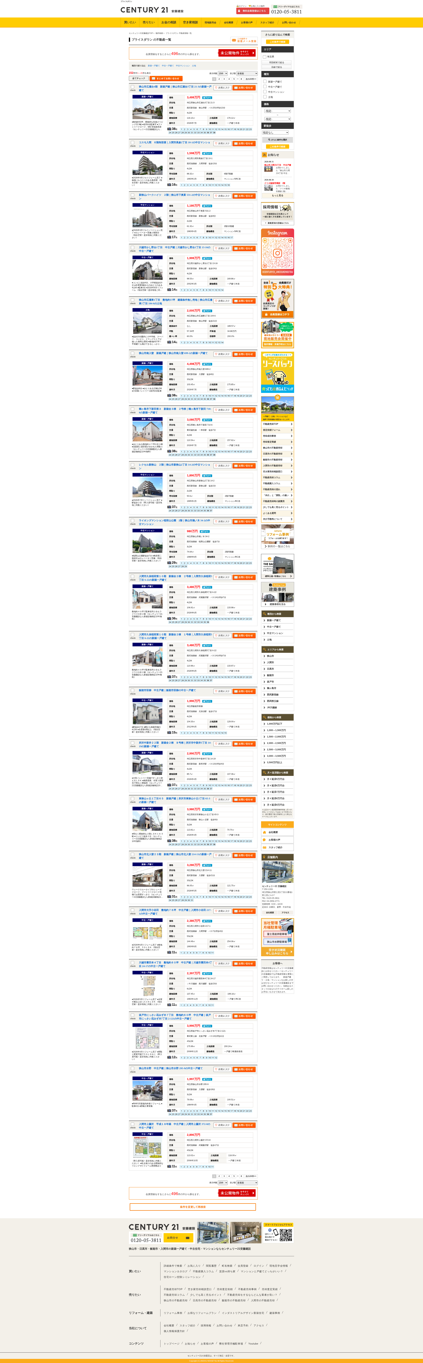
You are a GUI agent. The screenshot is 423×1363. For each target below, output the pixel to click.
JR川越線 (272, 707)
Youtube (253, 1343)
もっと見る (277, 195)
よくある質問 (269, 513)
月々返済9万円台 (276, 804)
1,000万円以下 (274, 723)
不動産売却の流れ (271, 489)
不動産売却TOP (270, 424)
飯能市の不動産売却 (272, 459)
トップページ (172, 1343)
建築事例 (274, 1313)
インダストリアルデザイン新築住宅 (243, 1313)
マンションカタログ (176, 1271)
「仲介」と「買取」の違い (276, 495)
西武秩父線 (273, 701)
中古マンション (183, 66)
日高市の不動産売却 (272, 453)
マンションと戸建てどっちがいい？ (262, 1271)
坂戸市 (270, 681)
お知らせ (190, 1343)
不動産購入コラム (271, 483)
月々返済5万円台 (276, 779)
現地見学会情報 (278, 1265)
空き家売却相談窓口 (272, 471)
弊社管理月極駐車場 (231, 1343)
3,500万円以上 (274, 762)
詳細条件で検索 (173, 1265)
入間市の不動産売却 (272, 465)
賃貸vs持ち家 (227, 1271)
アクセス (259, 1325)
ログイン (243, 6)
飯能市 (270, 675)
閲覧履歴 (211, 1265)
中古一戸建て (168, 66)
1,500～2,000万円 (276, 736)
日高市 (270, 668)
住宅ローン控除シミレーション (182, 1277)
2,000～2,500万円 (276, 743)
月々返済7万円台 (276, 792)
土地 (194, 66)
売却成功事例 (269, 436)
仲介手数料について (272, 519)
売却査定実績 (269, 442)
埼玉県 (270, 56)
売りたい (149, 22)
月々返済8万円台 (276, 798)
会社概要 (273, 832)
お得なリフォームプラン (202, 1313)
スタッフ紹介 (276, 847)
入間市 (270, 662)
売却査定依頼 (225, 1289)
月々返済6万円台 (276, 785)
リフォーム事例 (173, 1313)
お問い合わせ (224, 1325)
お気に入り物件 (258, 6)
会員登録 (243, 1265)
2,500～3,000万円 (276, 749)
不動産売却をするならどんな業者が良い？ (252, 1294)
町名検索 (227, 1265)
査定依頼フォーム (271, 430)
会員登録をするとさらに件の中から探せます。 (173, 53)
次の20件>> (251, 79)
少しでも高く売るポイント (276, 507)
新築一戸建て (154, 66)
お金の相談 (168, 22)
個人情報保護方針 (174, 1331)
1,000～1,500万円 (276, 730)
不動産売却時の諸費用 (274, 501)
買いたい (130, 22)
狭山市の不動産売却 (272, 448)
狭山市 (270, 656)
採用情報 (206, 1325)
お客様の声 (274, 839)
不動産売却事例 (247, 1289)
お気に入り (194, 1265)
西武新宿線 (273, 694)
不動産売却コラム (271, 477)
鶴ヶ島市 (271, 688)
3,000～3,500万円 (276, 756)
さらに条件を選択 (279, 140)
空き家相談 (190, 22)
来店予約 (243, 1325)
